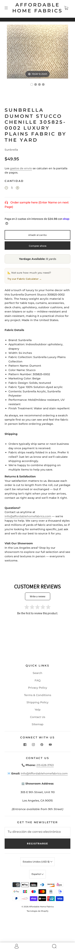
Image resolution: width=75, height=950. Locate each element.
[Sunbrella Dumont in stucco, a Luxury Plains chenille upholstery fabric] (31, 84)
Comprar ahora (37, 245)
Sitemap (37, 724)
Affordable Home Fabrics (37, 8)
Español (36, 874)
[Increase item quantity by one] (17, 188)
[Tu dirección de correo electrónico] (37, 832)
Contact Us (37, 717)
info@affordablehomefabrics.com (28, 516)
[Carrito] (66, 8)
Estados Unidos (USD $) (36, 861)
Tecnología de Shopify (37, 911)
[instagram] (33, 744)
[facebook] (25, 744)
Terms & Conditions (37, 695)
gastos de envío (21, 168)
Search (37, 673)
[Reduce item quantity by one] (6, 188)
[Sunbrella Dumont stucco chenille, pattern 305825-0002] (39, 84)
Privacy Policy (37, 687)
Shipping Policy (37, 702)
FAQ (38, 680)
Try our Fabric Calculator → (25, 278)
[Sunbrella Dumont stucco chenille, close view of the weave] (35, 84)
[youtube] (50, 744)
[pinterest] (42, 744)
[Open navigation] (9, 8)
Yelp (38, 709)
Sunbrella (11, 149)
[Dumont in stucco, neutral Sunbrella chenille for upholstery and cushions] (43, 84)
